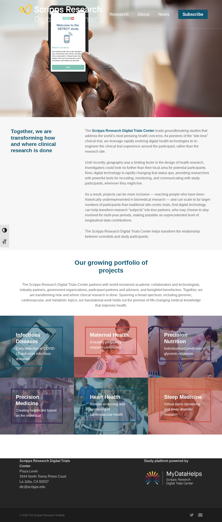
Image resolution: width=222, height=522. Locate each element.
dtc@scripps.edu (32, 487)
